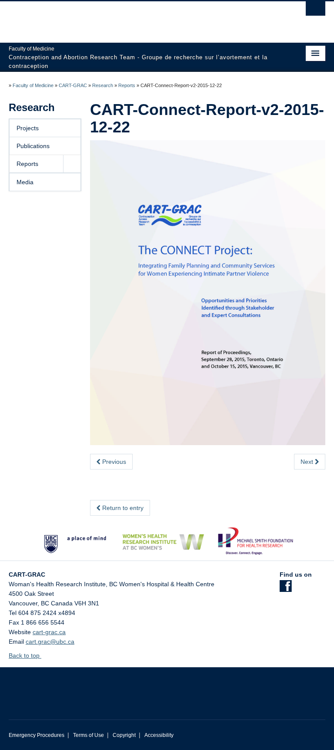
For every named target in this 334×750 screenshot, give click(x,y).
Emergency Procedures (36, 735)
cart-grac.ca (49, 631)
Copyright (124, 735)
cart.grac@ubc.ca (50, 641)
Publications (33, 145)
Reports (126, 85)
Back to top (25, 655)
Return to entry (122, 507)
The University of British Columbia (143, 17)
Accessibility (159, 735)
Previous (113, 461)
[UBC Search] (315, 10)
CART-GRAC (73, 85)
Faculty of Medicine (33, 85)
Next (308, 461)
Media (25, 182)
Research (102, 85)
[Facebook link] (285, 588)
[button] (71, 163)
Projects (28, 128)
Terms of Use (88, 735)
